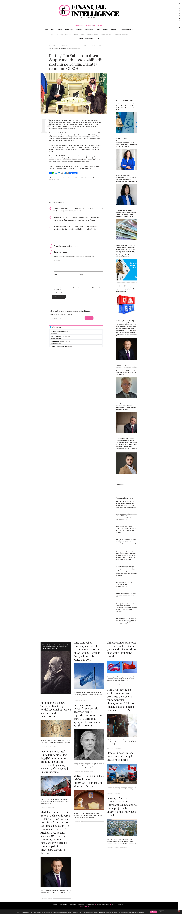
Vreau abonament (79, 25)
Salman (83, 177)
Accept (153, 911)
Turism (82, 34)
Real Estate (68, 34)
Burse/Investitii (89, 29)
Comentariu (57, 260)
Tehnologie (113, 29)
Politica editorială (90, 904)
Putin (79, 177)
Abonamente (73, 904)
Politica (60, 29)
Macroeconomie (69, 29)
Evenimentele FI (98, 25)
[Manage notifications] (179, 911)
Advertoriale (50, 698)
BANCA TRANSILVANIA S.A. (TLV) (60, 336)
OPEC (75, 177)
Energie (105, 29)
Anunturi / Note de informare (87, 38)
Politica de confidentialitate (103, 904)
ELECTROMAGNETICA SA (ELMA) (60, 341)
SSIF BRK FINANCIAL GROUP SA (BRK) (61, 346)
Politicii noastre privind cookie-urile (136, 912)
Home (46, 29)
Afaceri (53, 29)
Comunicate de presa (92, 34)
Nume (56, 274)
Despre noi (55, 904)
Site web (56, 281)
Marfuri (78, 48)
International (79, 29)
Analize (52, 34)
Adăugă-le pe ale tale (79, 246)
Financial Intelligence (54, 48)
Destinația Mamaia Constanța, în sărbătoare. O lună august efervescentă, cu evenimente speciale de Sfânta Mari (126, 607)
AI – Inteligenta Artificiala (126, 29)
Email (81, 274)
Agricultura (60, 34)
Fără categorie (51, 807)
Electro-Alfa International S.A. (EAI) (60, 331)
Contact (113, 904)
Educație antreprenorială (121, 34)
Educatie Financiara (106, 34)
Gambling (50, 898)
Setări (161, 911)
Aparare (76, 34)
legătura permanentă (54, 179)
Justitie (82, 821)
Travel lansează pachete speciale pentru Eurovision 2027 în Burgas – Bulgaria (126, 595)
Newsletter (81, 904)
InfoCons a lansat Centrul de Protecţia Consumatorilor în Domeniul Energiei (124, 584)
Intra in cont (89, 25)
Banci (98, 29)
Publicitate (120, 904)
